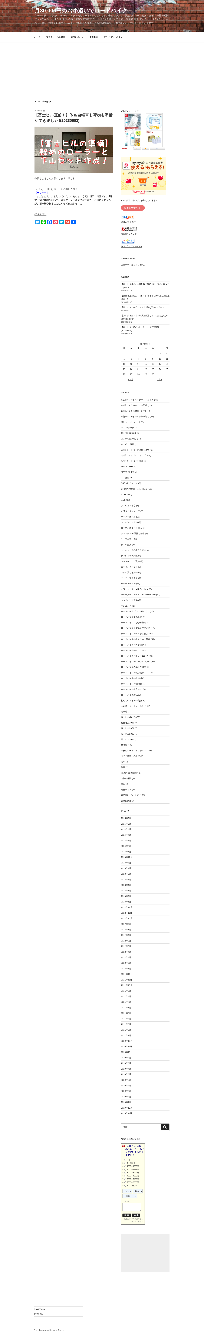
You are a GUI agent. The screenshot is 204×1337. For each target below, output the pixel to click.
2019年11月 (126, 1113)
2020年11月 (126, 1046)
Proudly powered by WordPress (48, 1330)
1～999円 (131, 1163)
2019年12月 (126, 1108)
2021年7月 (126, 1002)
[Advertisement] (102, 65)
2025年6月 (126, 824)
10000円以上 (132, 1186)
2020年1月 (126, 1102)
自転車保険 (126, 778)
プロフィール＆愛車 (55, 37)
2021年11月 (126, 980)
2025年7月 (126, 818)
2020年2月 (126, 1096)
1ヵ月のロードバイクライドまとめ (137, 400)
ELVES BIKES (127, 472)
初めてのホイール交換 (131, 700)
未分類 (124, 745)
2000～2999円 (133, 1169)
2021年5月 (126, 1013)
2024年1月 (126, 851)
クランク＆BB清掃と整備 (133, 533)
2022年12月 (126, 907)
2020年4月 (126, 1085)
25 (167, 369)
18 (167, 364)
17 (160, 364)
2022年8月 (126, 929)
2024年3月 (126, 840)
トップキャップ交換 (130, 561)
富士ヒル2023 (127, 723)
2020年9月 (126, 1057)
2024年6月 (126, 829)
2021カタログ (127, 427)
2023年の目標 (127, 444)
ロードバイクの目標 (130, 678)
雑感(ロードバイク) (130, 795)
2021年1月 (126, 1035)
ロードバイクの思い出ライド (134, 672)
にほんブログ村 (128, 222)
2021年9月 (126, 991)
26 (124, 374)
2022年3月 (126, 957)
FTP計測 (125, 478)
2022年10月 (126, 918)
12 (124, 364)
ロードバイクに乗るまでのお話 (135, 628)
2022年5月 (126, 946)
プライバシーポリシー (113, 37)
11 (167, 359)
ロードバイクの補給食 (131, 683)
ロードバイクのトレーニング (134, 656)
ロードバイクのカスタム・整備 (135, 639)
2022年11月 (126, 913)
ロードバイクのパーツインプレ (135, 661)
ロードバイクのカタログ (132, 645)
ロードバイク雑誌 (129, 695)
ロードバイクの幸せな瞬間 (133, 667)
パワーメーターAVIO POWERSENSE (138, 594)
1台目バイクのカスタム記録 (134, 405)
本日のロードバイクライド (133, 750)
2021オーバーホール (130, 422)
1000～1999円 (133, 1166)
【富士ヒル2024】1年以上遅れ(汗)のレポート (142, 307)
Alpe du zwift (127, 466)
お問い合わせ (77, 37)
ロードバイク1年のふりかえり (135, 611)
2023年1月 (126, 902)
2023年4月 (126, 885)
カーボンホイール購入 (131, 528)
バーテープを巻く (129, 578)
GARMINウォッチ (129, 483)
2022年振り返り (128, 433)
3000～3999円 (133, 1173)
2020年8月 (126, 1063)
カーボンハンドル (129, 522)
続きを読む (40, 214)
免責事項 (93, 37)
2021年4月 (126, 1018)
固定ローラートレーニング (133, 706)
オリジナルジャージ (130, 511)
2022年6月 (126, 941)
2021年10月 (126, 985)
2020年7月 (126, 1069)
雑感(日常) (126, 801)
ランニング (126, 606)
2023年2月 (126, 896)
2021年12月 (126, 974)
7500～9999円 (133, 1182)
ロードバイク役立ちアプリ (133, 689)
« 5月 (130, 379)
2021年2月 (126, 1030)
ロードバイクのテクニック (133, 650)
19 (124, 369)
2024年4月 (126, 835)
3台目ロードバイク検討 (132, 461)
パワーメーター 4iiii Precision (134, 589)
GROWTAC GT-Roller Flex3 (134, 489)
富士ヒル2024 (127, 728)
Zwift (123, 500)
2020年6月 (126, 1074)
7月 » (159, 379)
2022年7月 (126, 935)
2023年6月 (126, 874)
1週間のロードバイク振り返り (135, 416)
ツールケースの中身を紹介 (133, 550)
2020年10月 (126, 1052)
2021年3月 (126, 1024)
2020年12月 (126, 1041)
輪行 (123, 784)
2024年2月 (126, 846)
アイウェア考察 (128, 505)
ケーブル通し (127, 539)
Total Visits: (40, 1309)
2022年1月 (126, 968)
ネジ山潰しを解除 (129, 572)
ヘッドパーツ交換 (129, 600)
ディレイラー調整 (129, 555)
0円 (128, 1160)
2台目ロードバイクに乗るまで (135, 450)
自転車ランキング (128, 234)
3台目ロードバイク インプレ (134, 455)
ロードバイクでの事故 (131, 617)
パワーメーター (128, 583)
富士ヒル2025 (127, 734)
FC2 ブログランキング (131, 246)
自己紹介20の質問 (129, 773)
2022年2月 (126, 963)
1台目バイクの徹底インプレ (134, 411)
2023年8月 (126, 862)
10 (160, 359)
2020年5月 (126, 1080)
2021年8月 (126, 996)
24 (160, 369)
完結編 (124, 711)
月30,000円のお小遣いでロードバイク (81, 10)
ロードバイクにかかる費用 (133, 622)
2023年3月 (126, 890)
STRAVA (125, 494)
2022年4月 (126, 952)
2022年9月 (126, 924)
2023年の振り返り (129, 439)
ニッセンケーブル (129, 567)
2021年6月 (126, 1007)
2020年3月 (126, 1091)
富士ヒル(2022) (128, 717)
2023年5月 (126, 879)
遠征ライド (126, 789)
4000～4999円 (133, 1176)
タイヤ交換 (126, 544)
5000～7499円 (133, 1179)
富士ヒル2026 (127, 739)
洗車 (123, 762)
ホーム (37, 37)
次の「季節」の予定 (130, 756)
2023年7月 (126, 868)
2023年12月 (126, 857)
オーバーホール (128, 517)
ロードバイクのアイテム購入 (134, 633)
